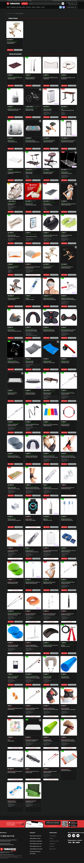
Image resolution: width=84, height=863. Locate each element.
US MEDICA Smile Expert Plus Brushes (50, 488)
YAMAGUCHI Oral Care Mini (13, 110)
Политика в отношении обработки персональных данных (8, 840)
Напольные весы (11, 140)
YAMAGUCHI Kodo (29, 425)
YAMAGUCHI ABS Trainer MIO (49, 331)
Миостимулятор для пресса (48, 329)
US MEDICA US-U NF (29, 614)
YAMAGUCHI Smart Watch (30, 520)
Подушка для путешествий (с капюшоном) (51, 235)
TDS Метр (27, 298)
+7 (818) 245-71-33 (7, 836)
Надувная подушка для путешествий (68, 203)
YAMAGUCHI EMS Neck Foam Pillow (14, 331)
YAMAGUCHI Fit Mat (29, 362)
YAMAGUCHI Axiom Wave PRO (13, 236)
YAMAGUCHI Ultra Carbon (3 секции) (32, 677)
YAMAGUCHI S (10, 173)
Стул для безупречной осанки (49, 140)
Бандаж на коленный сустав (48, 708)
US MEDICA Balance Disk (12, 583)
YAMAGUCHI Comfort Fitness (49, 362)
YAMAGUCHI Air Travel (47, 583)
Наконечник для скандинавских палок (15, 708)
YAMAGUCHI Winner (65, 394)
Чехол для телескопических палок (32, 771)
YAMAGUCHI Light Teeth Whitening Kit (68, 299)
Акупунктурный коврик (12, 392)
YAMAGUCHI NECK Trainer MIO (67, 331)
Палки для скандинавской (13, 424)
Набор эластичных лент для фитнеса (50, 424)
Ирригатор (45, 519)
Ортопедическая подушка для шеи (68, 77)
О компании (13, 7)
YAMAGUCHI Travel (47, 677)
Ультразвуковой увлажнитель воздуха (51, 550)
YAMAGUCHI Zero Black (65, 267)
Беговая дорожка (28, 172)
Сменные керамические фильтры (67, 487)
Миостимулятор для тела (13, 361)
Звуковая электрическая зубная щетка (33, 582)
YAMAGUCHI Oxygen (47, 110)
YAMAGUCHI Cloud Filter (66, 488)
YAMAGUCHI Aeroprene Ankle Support (33, 488)
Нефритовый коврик (12, 487)
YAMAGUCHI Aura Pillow (30, 394)
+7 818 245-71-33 (71, 3)
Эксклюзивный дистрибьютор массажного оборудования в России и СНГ (65, 0)
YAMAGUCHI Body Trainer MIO (13, 362)
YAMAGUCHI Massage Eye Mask (49, 299)
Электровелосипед (29, 109)
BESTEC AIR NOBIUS (11, 772)
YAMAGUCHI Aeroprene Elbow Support (51, 457)
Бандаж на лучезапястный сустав (67, 456)
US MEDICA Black (28, 772)
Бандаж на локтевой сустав (48, 456)
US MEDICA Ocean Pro (12, 802)
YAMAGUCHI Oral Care (29, 78)
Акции (8, 7)
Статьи (43, 7)
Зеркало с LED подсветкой (13, 676)
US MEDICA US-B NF (29, 267)
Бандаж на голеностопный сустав (32, 487)
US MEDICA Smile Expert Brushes (31, 551)
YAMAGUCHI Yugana (65, 362)
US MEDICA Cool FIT (29, 802)
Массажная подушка (47, 676)
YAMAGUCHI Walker (47, 772)
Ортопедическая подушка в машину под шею (52, 77)
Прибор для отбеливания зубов (67, 298)
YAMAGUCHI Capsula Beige (30, 204)
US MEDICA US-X (11, 267)
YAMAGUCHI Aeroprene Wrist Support (68, 457)
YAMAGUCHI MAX (28, 173)
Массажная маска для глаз (48, 298)
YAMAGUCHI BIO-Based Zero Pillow (32, 141)
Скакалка (63, 645)
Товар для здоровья (12, 519)
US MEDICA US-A (64, 236)
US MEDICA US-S (11, 551)
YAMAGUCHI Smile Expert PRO (67, 520)
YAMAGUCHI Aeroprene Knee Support (50, 709)
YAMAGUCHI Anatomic (47, 173)
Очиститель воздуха (47, 109)
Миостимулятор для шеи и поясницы (68, 329)
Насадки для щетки (47, 487)
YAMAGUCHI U (64, 78)
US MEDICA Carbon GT (65, 583)
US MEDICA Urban (11, 709)
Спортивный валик (65, 676)
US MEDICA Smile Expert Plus (49, 614)
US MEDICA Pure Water (29, 299)
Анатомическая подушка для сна (32, 739)
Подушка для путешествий (66, 235)
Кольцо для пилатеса (65, 424)
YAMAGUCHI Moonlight (12, 677)
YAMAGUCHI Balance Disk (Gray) (14, 457)
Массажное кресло (11, 203)
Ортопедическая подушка (13, 266)
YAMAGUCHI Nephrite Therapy (14, 488)
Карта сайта (52, 849)
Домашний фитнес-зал (71, 7)
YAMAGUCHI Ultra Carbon (13, 614)
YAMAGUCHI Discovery (65, 551)
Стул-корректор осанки (48, 172)
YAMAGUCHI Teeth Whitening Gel (31, 646)
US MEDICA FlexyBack (47, 646)
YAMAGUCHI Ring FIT (65, 425)
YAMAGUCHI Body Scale (12, 141)
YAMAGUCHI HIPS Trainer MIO (31, 331)
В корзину (11, 49)
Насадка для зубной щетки (66, 519)
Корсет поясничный (65, 708)
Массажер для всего (65, 361)
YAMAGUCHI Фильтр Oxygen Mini (14, 520)
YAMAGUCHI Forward (12, 425)
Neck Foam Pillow (11, 329)
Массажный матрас (12, 235)
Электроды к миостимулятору (31, 456)
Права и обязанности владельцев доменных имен (7, 844)
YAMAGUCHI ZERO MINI (48, 141)
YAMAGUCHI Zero (10, 43)
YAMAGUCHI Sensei (11, 299)
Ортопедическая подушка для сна (14, 172)
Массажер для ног (29, 203)
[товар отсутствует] (63, 3)
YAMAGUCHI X (46, 78)
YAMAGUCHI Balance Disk (13, 646)
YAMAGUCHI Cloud (47, 551)
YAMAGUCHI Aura (11, 394)
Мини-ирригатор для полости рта (14, 109)
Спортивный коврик (29, 361)
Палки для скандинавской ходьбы (68, 392)
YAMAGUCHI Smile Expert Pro (31, 583)
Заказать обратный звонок (73, 4)
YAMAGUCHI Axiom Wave (66, 770)
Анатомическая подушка (30, 140)
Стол (62, 109)
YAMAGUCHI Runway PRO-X (66, 173)
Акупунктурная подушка (30, 392)
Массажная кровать (47, 392)
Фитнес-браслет (28, 519)
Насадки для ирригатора (30, 77)
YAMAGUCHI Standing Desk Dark (67, 110)
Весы (9, 739)
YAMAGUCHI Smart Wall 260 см (67, 141)
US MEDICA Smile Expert (66, 614)
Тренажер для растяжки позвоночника (51, 645)
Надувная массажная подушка (49, 582)
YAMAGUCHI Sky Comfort (66, 204)
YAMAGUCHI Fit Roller (65, 677)
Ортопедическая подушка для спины (32, 266)
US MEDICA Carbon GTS (30, 709)
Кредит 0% (52, 843)
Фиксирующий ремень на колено (67, 739)
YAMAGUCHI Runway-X (47, 204)
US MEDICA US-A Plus (47, 236)
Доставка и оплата (21, 7)
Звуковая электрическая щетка (49, 613)
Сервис (33, 7)
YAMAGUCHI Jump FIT (65, 646)
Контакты (38, 7)
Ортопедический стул (11, 42)
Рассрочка (28, 7)
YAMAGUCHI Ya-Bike (29, 110)
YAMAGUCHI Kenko (11, 78)
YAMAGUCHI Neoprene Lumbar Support (69, 709)
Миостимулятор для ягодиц (31, 329)
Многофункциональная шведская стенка (69, 140)
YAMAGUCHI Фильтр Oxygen (31, 236)
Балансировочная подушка (13, 456)
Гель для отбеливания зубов (31, 645)
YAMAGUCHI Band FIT (47, 425)
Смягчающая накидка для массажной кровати (17, 77)
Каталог (51, 838)
